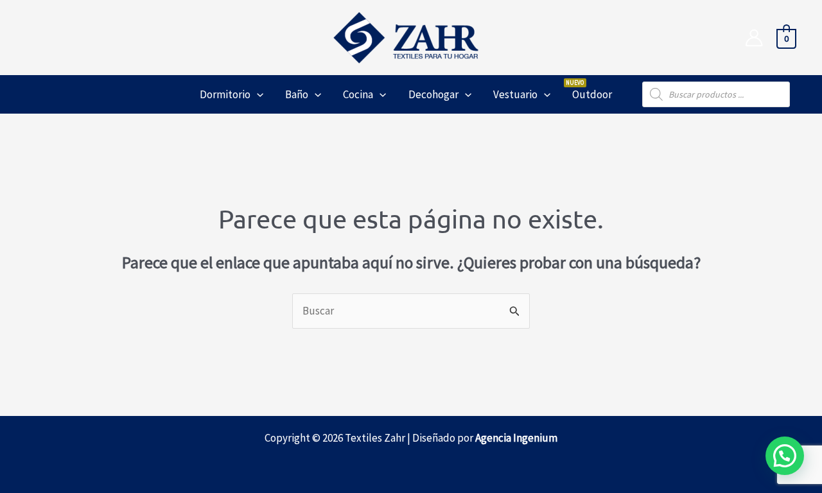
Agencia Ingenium (516, 438)
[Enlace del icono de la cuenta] (754, 38)
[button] (256, 94)
